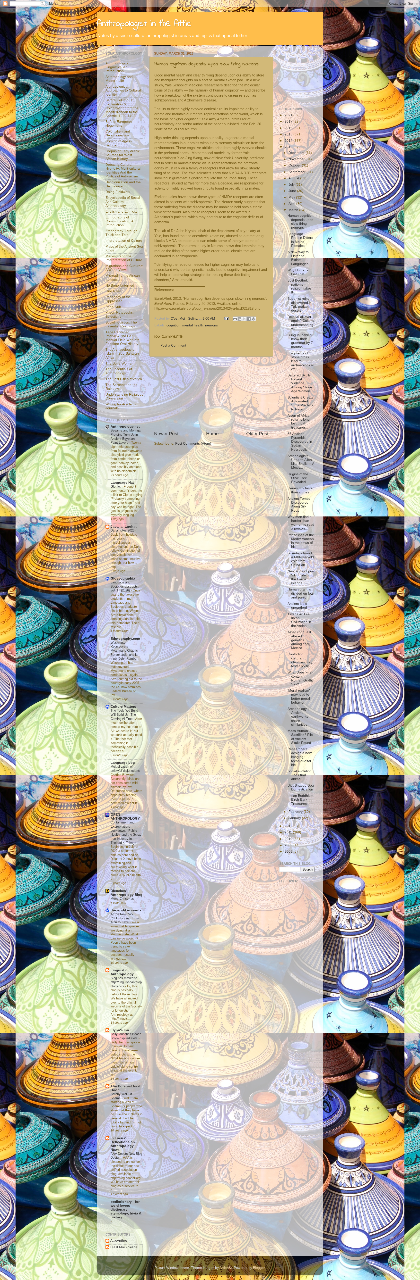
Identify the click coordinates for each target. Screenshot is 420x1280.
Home (212, 433)
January (295, 818)
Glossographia (123, 578)
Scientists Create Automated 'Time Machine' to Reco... (301, 403)
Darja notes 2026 (123, 530)
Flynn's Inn (120, 1030)
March (294, 210)
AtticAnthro (118, 1240)
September (297, 172)
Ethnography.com (125, 638)
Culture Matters (123, 706)
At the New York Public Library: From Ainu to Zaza (125, 918)
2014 (289, 140)
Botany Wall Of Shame (121, 1096)
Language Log (123, 763)
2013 (289, 147)
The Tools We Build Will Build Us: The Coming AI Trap (124, 714)
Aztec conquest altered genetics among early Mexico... (299, 640)
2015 (289, 134)
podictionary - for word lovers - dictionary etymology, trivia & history (126, 1209)
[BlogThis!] (239, 318)
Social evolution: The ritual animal (300, 775)
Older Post (257, 433)
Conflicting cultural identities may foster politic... (300, 660)
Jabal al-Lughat (124, 526)
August (294, 178)
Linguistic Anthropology (122, 972)
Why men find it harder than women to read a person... (301, 523)
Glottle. (116, 486)
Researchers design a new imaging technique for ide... (300, 757)
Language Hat (122, 482)
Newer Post (166, 433)
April (292, 204)
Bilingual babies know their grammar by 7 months (300, 341)
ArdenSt (225, 1268)
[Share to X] (244, 318)
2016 (289, 128)
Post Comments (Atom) (193, 443)
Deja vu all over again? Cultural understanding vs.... (301, 323)
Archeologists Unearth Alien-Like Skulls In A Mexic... (301, 462)
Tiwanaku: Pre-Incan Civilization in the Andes (299, 620)
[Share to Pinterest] (253, 318)
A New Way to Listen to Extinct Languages (298, 258)
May (292, 197)
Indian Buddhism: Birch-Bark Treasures (301, 799)
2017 (289, 121)
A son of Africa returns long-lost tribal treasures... (299, 421)
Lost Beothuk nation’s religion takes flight (300, 286)
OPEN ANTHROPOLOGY (125, 816)
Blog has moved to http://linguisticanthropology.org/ (126, 982)
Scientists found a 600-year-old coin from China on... (301, 559)
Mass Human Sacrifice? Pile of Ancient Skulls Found (300, 737)
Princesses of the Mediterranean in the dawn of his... (301, 541)
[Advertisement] (211, 393)
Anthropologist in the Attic (144, 23)
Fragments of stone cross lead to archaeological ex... (301, 361)
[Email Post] (226, 318)
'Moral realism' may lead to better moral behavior (299, 696)
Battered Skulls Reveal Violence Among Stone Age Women (300, 383)
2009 (289, 845)
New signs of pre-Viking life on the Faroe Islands (301, 577)
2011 (289, 832)
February (296, 812)
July (292, 184)
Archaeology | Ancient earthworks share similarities (298, 716)
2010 (289, 839)
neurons (211, 325)
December (297, 153)
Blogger (259, 1268)
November (297, 159)
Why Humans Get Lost (298, 272)
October (295, 165)
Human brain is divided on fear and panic (301, 593)
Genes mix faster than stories (301, 490)
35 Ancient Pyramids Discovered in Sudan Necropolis (300, 441)
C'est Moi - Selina (123, 1247)
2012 (289, 826)
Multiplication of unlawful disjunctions (126, 769)
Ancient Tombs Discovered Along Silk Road (299, 504)
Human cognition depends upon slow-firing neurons (301, 221)
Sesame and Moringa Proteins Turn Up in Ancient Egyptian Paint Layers (125, 436)
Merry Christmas (123, 898)
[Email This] (235, 318)
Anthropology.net (125, 426)
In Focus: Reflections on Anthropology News (123, 1144)
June (293, 191)
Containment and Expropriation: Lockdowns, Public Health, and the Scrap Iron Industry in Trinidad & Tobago (126, 832)
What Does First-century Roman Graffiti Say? (301, 678)
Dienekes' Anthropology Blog (126, 893)
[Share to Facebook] (248, 318)
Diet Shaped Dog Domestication (301, 787)
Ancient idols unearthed (297, 605)
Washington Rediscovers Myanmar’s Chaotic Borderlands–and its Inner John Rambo (125, 651)
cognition (173, 325)
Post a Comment (173, 345)
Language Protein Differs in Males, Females (300, 240)
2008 (289, 851)
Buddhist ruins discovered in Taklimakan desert (300, 304)
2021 (289, 115)
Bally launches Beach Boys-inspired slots (126, 1036)
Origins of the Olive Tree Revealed (298, 478)
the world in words (126, 910)
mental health (192, 325)
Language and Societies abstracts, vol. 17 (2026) (125, 586)
